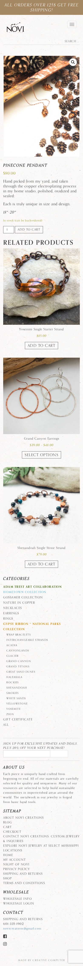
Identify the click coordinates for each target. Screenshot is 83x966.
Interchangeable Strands (27, 640)
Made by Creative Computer (41, 960)
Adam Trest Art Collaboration (32, 586)
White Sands (16, 698)
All (6, 724)
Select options (41, 455)
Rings (8, 618)
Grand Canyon (18, 661)
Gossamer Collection (23, 597)
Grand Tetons (17, 666)
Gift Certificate (18, 719)
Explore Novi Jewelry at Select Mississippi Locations (41, 848)
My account (14, 859)
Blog (7, 822)
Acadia (11, 645)
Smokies (12, 693)
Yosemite (13, 709)
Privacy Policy (16, 869)
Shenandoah (16, 688)
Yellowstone (17, 704)
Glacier (12, 656)
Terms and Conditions (24, 883)
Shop (7, 878)
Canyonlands (17, 650)
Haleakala (14, 677)
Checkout (12, 831)
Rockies (12, 682)
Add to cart (29, 229)
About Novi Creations (23, 817)
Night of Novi (16, 864)
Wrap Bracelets (18, 635)
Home (8, 855)
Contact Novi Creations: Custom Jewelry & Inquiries (41, 839)
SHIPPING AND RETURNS (23, 873)
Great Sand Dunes (20, 672)
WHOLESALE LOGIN (18, 903)
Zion (10, 714)
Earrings (11, 613)
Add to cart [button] (42, 345)
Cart (7, 827)
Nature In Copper (19, 602)
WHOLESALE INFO (17, 898)
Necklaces (12, 608)
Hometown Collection (24, 592)
